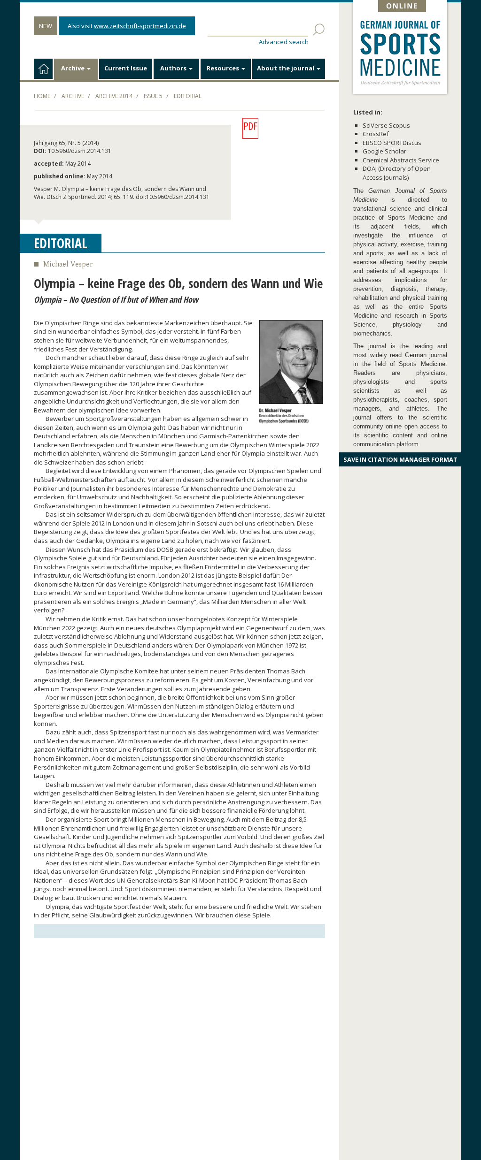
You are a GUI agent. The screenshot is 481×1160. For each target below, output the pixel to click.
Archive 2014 (113, 96)
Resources (223, 68)
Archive (73, 68)
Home (42, 96)
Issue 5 (153, 96)
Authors (174, 68)
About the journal (286, 68)
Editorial (188, 96)
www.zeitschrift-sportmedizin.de (140, 26)
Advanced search (284, 42)
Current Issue (125, 68)
